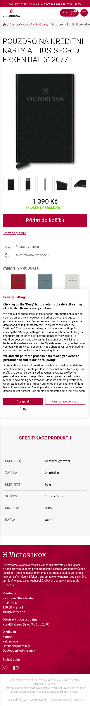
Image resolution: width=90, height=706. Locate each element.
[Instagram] (5, 668)
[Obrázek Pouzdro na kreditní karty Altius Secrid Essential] (45, 121)
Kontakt (13, 3)
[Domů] (4, 24)
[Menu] (84, 13)
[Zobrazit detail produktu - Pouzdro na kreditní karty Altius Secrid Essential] (18, 285)
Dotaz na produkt (14, 233)
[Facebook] (16, 668)
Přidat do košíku (45, 220)
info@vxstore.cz (14, 612)
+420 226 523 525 (55, 3)
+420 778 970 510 (31, 3)
